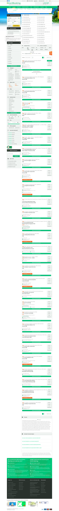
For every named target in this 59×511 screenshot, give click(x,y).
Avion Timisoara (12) (11, 74)
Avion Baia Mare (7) (10, 78)
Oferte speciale (13, 125)
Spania (10, 48)
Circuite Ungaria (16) (41, 26)
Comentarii (49, 65)
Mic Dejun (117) (17, 90)
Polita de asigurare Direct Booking (12, 491)
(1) (16, 84)
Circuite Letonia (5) (41, 39)
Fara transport (10, 69)
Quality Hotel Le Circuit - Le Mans (28, 257)
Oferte (49, 60)
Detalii (49, 62)
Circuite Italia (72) (26, 17)
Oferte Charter (43, 489)
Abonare (16, 156)
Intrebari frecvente (10, 482)
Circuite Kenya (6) (41, 41)
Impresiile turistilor (43, 492)
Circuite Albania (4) (41, 37)
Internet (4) (10, 108)
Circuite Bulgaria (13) (41, 24)
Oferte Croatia (21, 488)
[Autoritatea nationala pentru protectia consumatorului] (43, 503)
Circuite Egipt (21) (41, 33)
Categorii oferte (27, 45)
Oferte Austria (21, 489)
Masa (11, 89)
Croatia (11, 140)
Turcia (10, 52)
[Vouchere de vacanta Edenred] (33, 506)
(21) (11, 85)
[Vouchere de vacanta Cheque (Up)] (11, 506)
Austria (10, 61)
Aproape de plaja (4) (11, 100)
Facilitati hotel (12, 97)
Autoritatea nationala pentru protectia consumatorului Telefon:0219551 (34, 483)
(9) (9, 84)
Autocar (16, 69)
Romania (10, 50)
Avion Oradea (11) (17, 77)
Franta (10, 54)
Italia (10, 46)
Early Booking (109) (11, 127)
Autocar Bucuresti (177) (10, 80)
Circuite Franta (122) (26, 20)
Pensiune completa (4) (17, 92)
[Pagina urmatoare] (50, 57)
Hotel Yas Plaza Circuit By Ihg (27, 313)
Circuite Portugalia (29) (27, 28)
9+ (9, 116)
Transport (12, 68)
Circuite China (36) (41, 22)
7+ (15, 116)
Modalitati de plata (12, 166)
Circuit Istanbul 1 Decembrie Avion (28, 212)
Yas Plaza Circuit (25, 103)
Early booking (43, 482)
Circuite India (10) (26, 39)
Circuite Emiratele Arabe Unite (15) (44, 31)
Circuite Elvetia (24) (26, 26)
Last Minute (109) (17, 127)
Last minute (42, 483)
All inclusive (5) (11, 94)
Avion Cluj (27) (10, 73)
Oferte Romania (21, 486)
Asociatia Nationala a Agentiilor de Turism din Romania (35, 487)
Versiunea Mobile (21, 508)
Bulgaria (10, 63)
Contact (10, 9)
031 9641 (46, 3)
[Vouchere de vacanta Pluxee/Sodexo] (22, 506)
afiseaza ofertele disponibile (36, 69)
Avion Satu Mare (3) (17, 78)
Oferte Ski (42, 488)
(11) (17, 85)
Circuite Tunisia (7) (26, 42)
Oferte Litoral (43, 486)
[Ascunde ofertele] (36, 74)
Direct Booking (13, 3)
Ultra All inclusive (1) (17, 94)
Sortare (23, 57)
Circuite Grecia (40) (41, 20)
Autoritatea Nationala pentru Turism (35, 494)
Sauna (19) (10, 109)
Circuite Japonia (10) (26, 41)
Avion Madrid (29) (10, 77)
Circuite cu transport (43, 45)
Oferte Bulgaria (21, 482)
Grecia (11, 136)
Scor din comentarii (13, 114)
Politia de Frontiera (32, 485)
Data (8, 21)
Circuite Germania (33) (27, 22)
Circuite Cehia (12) (26, 33)
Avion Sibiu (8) (17, 74)
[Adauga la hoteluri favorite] (23, 61)
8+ (12, 116)
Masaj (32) (10, 105)
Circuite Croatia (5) (41, 35)
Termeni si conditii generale (12, 483)
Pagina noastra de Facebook (12, 495)
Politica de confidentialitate (11, 485)
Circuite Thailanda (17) (27, 31)
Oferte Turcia (21, 485)
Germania (10, 57)
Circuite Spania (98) (41, 17)
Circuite (11, 44)
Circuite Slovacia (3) (41, 42)
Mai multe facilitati (14, 112)
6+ (18, 116)
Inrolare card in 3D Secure (33, 495)
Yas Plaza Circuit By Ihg (26, 302)
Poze (49, 80)
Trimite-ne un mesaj (10, 486)
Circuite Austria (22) (26, 24)
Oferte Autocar (43, 490)
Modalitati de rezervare (13, 164)
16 (47, 57)
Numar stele (12, 82)
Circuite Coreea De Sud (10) (27, 35)
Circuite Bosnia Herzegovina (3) (28, 37)
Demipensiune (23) (11, 92)
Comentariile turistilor (12, 161)
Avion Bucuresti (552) (17, 71)
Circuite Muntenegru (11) (42, 28)
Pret (10, 120)
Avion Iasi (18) (17, 73)
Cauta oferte (16, 25)
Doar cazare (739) (11, 90)
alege (13, 22)
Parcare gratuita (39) (11, 101)
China (10, 59)
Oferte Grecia (21, 483)
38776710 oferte (10, 26)
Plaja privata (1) (11, 104)
